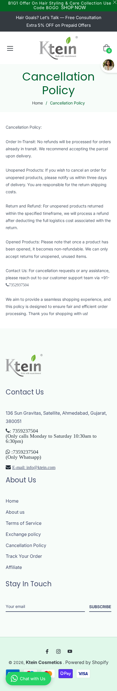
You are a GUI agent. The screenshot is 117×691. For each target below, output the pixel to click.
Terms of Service (23, 523)
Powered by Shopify (86, 662)
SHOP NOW (73, 7)
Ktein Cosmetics (44, 662)
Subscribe (100, 606)
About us (15, 512)
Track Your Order (24, 556)
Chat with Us (32, 678)
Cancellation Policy (26, 545)
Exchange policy (23, 534)
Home (37, 102)
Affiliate (14, 567)
